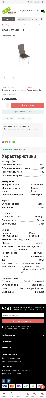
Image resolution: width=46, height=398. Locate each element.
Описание (7, 150)
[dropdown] (3, 2)
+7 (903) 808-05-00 (27, 10)
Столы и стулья (30, 25)
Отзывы (19, 150)
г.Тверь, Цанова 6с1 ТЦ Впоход (17, 370)
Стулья (41, 25)
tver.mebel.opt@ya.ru (12, 361)
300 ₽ (32, 126)
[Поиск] (41, 19)
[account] (42, 2)
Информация (8, 335)
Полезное (7, 341)
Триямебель (32, 87)
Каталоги (6, 348)
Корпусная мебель (13, 25)
